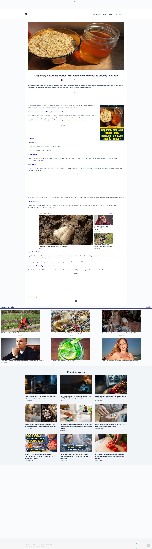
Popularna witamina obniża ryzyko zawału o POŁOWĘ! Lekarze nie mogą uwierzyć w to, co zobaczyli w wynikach (39, 456)
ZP (26, 14)
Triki (116, 14)
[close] (136, 543)
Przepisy (110, 14)
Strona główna (96, 14)
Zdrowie (121, 14)
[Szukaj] (126, 14)
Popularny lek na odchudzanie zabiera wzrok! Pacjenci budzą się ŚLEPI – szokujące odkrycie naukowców (74, 456)
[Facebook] (76, 301)
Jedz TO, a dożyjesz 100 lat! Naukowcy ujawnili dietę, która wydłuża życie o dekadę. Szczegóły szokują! (109, 456)
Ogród (104, 14)
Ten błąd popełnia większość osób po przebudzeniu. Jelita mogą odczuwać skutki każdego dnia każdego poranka (76, 426)
